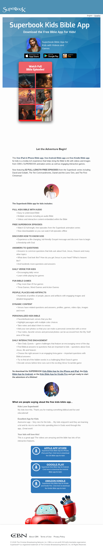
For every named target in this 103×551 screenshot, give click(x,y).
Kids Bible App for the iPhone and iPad (60, 371)
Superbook (14, 9)
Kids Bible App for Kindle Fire (54, 374)
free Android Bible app (55, 158)
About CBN (33, 537)
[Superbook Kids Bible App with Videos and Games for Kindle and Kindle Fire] (70, 57)
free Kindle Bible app (79, 158)
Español (97, 16)
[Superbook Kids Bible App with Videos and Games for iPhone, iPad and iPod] (33, 57)
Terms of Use (46, 537)
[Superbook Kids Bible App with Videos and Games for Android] (52, 57)
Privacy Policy (59, 537)
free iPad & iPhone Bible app (30, 158)
